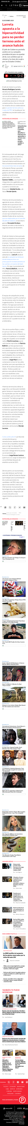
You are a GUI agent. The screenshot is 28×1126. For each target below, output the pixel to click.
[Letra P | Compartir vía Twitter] (10, 507)
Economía (13, 1086)
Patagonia (10, 1093)
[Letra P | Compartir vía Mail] (24, 507)
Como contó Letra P (8, 437)
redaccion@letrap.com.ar (18, 1121)
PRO (20, 512)
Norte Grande (17, 1091)
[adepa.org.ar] (19, 1108)
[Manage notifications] (24, 1117)
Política (11, 16)
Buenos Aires (20, 1086)
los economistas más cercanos (12, 166)
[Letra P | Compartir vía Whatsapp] (5, 507)
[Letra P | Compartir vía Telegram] (19, 507)
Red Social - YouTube (22, 1082)
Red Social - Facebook (13, 1082)
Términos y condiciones (12, 1122)
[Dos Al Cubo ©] (8, 1108)
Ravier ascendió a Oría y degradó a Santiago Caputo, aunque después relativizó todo (13, 980)
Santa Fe (12, 1089)
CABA (7, 1089)
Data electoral (12, 9)
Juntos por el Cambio (11, 512)
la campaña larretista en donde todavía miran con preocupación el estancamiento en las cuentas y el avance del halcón (13, 261)
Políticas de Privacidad (21, 1123)
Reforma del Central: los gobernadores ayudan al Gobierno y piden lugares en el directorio (14, 974)
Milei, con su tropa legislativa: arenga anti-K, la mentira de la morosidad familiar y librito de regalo (14, 967)
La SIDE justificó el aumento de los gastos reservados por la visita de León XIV (14, 955)
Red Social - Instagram (18, 1082)
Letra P (5, 16)
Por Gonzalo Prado (7, 66)
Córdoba (9, 1091)
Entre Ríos (19, 1089)
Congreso (18, 1093)
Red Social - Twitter (9, 1082)
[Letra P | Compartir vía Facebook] (14, 507)
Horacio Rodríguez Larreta (13, 514)
